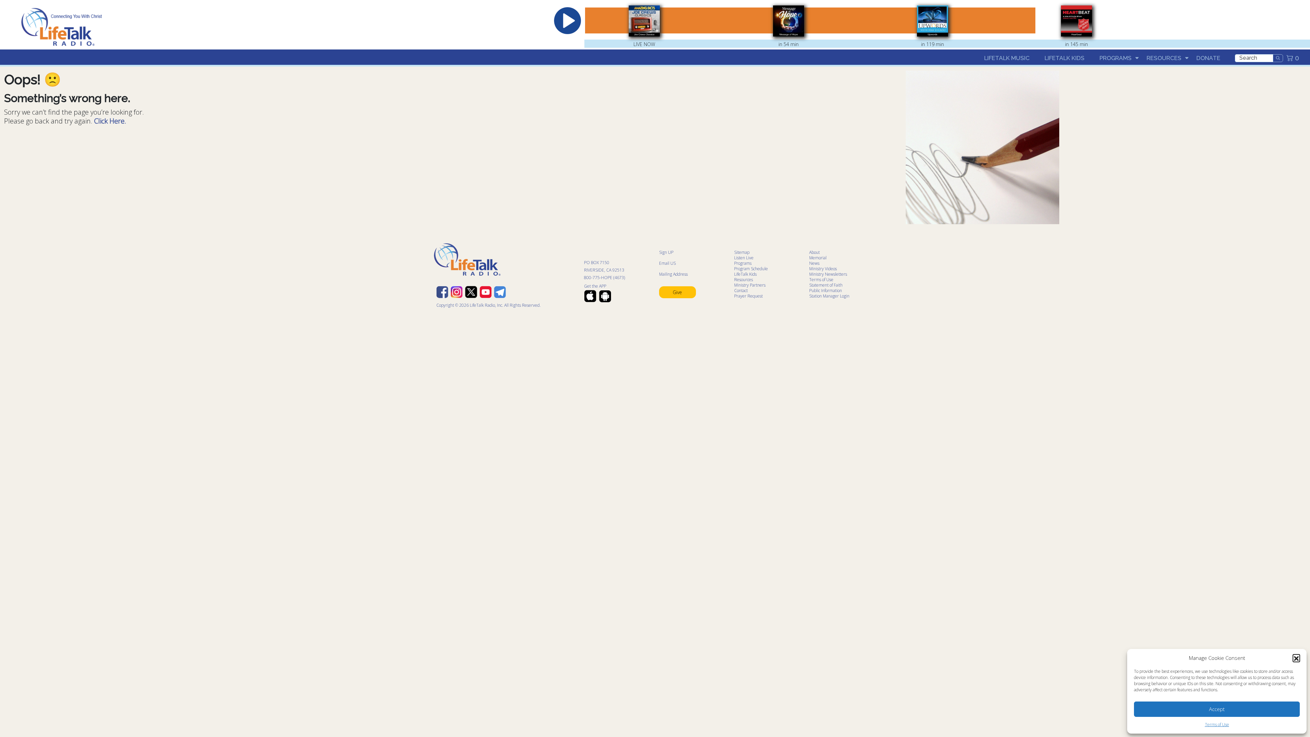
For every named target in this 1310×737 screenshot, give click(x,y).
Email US (667, 263)
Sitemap (741, 252)
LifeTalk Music (1007, 58)
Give (677, 292)
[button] (1296, 657)
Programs (1116, 58)
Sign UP (666, 252)
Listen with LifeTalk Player (1221, 21)
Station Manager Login (829, 296)
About (814, 252)
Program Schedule (751, 269)
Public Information (825, 290)
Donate (1208, 58)
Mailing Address (673, 274)
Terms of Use (1217, 724)
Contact (741, 290)
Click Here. (110, 121)
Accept (1217, 709)
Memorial (818, 258)
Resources (1164, 58)
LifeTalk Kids (1065, 58)
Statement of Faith (826, 285)
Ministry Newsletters (828, 274)
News (814, 263)
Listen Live (744, 258)
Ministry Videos (823, 269)
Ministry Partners (750, 285)
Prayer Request (748, 296)
